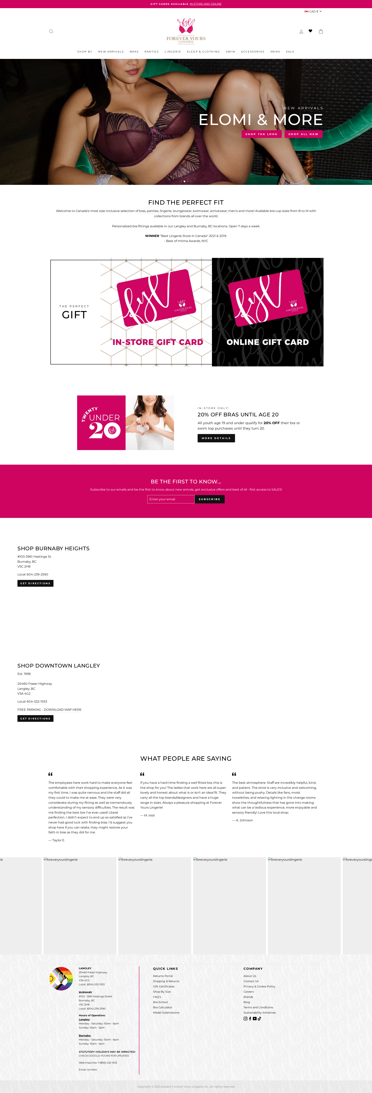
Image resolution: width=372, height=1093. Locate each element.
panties (152, 211)
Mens (275, 51)
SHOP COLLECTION (101, 133)
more (249, 211)
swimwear (201, 211)
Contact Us (251, 981)
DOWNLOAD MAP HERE (63, 709)
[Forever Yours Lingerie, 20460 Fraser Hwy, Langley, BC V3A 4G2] (186, 692)
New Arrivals (111, 51)
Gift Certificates (163, 986)
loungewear (182, 211)
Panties (152, 51)
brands (185, 216)
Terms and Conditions (258, 1007)
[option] (186, 4)
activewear (218, 211)
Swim (230, 51)
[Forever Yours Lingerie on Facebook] (250, 1018)
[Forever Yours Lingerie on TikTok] (259, 1018)
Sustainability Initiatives (260, 1012)
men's (233, 211)
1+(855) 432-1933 (107, 1062)
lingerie (165, 211)
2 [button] (185, 182)
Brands (248, 997)
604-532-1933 (37, 701)
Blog (247, 1002)
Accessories (253, 51)
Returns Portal (163, 976)
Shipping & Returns (166, 981)
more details (216, 438)
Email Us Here (88, 1069)
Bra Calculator (162, 1007)
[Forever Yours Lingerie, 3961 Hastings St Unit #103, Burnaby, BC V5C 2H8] (186, 566)
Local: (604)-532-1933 (92, 984)
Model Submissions (166, 1012)
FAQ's (157, 997)
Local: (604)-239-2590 (92, 1008)
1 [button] (182, 182)
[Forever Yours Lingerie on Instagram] (246, 1018)
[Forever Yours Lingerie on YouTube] (255, 1018)
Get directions (35, 583)
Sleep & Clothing (203, 51)
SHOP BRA (62, 133)
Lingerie (173, 51)
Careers (249, 991)
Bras (134, 51)
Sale (290, 51)
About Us (250, 976)
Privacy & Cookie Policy (259, 986)
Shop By (84, 51)
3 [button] (188, 182)
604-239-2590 (37, 574)
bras (142, 211)
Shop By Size (162, 991)
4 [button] (191, 182)
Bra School (160, 1002)
